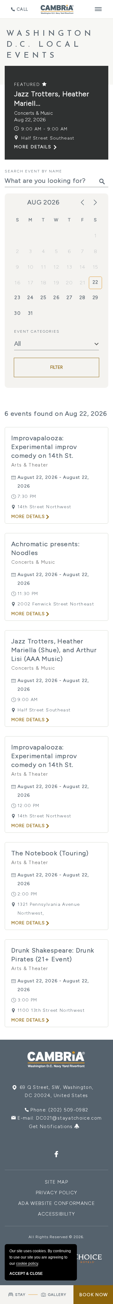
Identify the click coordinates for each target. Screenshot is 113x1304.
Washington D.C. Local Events (50, 45)
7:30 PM (27, 496)
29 (96, 297)
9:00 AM (28, 699)
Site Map (56, 1182)
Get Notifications (51, 1126)
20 (69, 283)
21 (83, 283)
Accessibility (56, 1214)
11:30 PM (28, 593)
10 (30, 267)
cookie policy (27, 1263)
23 (17, 297)
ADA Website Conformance (56, 1203)
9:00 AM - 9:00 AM (44, 129)
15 (96, 267)
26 (56, 297)
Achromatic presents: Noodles (45, 548)
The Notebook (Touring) (50, 853)
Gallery (57, 1294)
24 (30, 297)
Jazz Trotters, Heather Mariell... (51, 99)
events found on (56, 413)
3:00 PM (27, 1000)
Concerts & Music (33, 113)
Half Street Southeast (47, 138)
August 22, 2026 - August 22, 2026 (53, 482)
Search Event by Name (33, 171)
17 (30, 283)
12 (56, 267)
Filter (56, 367)
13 (69, 267)
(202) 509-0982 (68, 1110)
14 (82, 267)
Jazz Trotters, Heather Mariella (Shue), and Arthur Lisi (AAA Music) (54, 650)
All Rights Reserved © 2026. (56, 1237)
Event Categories (37, 331)
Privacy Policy (57, 1193)
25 (43, 297)
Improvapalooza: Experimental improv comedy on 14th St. (44, 446)
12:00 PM (29, 805)
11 (43, 267)
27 (70, 297)
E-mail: (60, 1118)
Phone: (59, 1110)
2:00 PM (27, 894)
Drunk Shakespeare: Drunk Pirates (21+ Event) (52, 955)
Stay (20, 1294)
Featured (28, 84)
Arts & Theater (29, 465)
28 (82, 297)
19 (56, 283)
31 (30, 313)
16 (17, 283)
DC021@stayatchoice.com (69, 1118)
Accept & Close (26, 1273)
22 (96, 282)
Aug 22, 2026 (30, 120)
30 (17, 313)
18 (43, 283)
